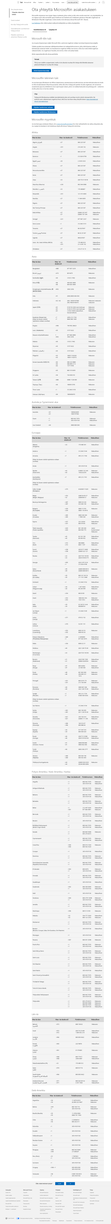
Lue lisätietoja (36, 23)
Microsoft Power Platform (78, 1207)
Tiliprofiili (25, 1192)
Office (34, 2)
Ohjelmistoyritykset (77, 1210)
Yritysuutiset (92, 1198)
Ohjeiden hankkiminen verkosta (43, 107)
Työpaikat (92, 1192)
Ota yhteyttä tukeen (17, 9)
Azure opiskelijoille (44, 1213)
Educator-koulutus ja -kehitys (46, 1206)
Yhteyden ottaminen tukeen (18, 13)
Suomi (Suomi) (11, 1218)
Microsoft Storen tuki (27, 1198)
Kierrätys (25, 1206)
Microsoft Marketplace (78, 1205)
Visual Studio (76, 1213)
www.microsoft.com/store (65, 124)
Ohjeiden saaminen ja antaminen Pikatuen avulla (19, 36)
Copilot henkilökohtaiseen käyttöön (13, 1200)
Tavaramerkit (69, 1220)
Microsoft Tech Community (78, 1202)
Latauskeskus (26, 1195)
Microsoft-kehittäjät (77, 1192)
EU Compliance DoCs (89, 1220)
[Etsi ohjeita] (99, 2)
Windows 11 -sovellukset (11, 1209)
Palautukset (25, 1200)
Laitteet (47, 2)
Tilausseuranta (26, 1203)
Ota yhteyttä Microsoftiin (44, 1220)
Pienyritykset (58, 1212)
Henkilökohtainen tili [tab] (40, 30)
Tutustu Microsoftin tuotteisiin (12, 1206)
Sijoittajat (92, 1203)
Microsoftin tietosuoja (94, 1200)
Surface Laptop (9, 1195)
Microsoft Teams (59, 1209)
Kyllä (59, 1183)
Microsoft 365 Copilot (60, 1206)
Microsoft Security (59, 1195)
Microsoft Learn (76, 1195)
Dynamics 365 (58, 1200)
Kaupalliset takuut (27, 1209)
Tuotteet (40, 2)
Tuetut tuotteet (15, 20)
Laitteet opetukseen (44, 1195)
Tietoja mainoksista (78, 1220)
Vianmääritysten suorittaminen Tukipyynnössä (20, 30)
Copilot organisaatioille (10, 1198)
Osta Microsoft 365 (73, 2)
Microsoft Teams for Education (46, 1198)
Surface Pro (8, 1192)
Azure (57, 1198)
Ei (70, 1183)
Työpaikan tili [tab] (53, 30)
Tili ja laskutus (55, 2)
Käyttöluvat (61, 1220)
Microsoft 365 (27, 2)
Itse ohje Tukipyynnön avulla (19, 24)
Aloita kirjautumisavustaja (41, 70)
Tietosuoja (54, 1220)
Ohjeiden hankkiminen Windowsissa (45, 112)
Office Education (43, 1203)
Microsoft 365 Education (45, 1200)
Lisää (62, 2)
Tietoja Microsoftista (94, 1195)
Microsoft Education (44, 1192)
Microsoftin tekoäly (60, 1192)
